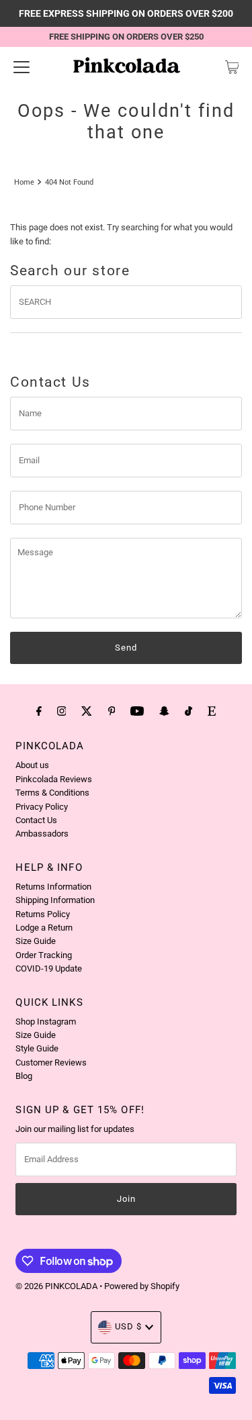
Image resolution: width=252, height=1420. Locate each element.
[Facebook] (39, 711)
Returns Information (53, 887)
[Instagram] (62, 711)
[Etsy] (212, 711)
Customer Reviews (51, 1062)
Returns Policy (42, 914)
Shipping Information (55, 900)
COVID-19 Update (48, 968)
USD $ (128, 1326)
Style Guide (36, 1048)
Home (24, 182)
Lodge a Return (44, 927)
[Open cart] (232, 67)
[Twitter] (86, 711)
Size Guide (35, 941)
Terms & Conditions (52, 793)
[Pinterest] (112, 711)
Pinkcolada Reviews (53, 779)
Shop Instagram (45, 1021)
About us (32, 765)
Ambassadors (42, 834)
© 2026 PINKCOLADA (57, 1286)
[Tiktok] (188, 711)
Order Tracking (43, 955)
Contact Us (36, 820)
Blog (23, 1076)
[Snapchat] (164, 711)
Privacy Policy (41, 807)
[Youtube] (137, 711)
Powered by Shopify (141, 1286)
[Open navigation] (21, 67)
